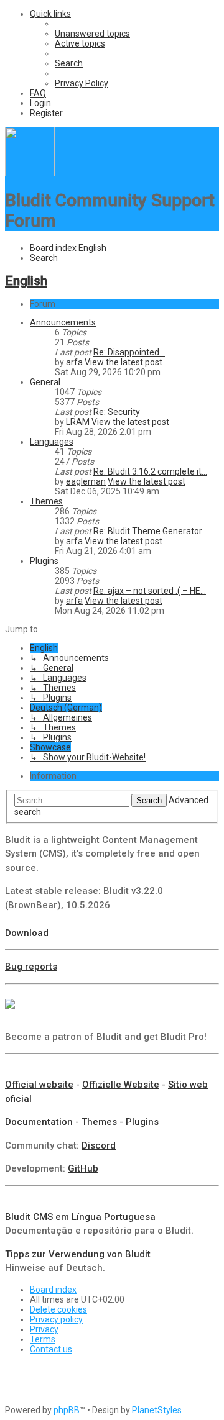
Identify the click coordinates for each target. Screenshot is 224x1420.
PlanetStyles (157, 1410)
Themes (46, 501)
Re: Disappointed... (129, 352)
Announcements (63, 322)
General (45, 382)
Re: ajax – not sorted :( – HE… (149, 591)
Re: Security (116, 412)
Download (27, 933)
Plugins (44, 561)
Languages (51, 442)
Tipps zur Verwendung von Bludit (78, 1254)
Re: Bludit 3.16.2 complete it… (150, 471)
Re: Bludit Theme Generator (147, 531)
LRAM (78, 422)
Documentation (39, 1121)
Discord (99, 1145)
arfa (74, 362)
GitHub (83, 1168)
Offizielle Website (120, 1084)
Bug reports (31, 966)
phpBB (67, 1410)
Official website (39, 1084)
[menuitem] (92, 34)
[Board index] (30, 173)
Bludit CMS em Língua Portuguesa (80, 1216)
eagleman (86, 481)
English (26, 280)
